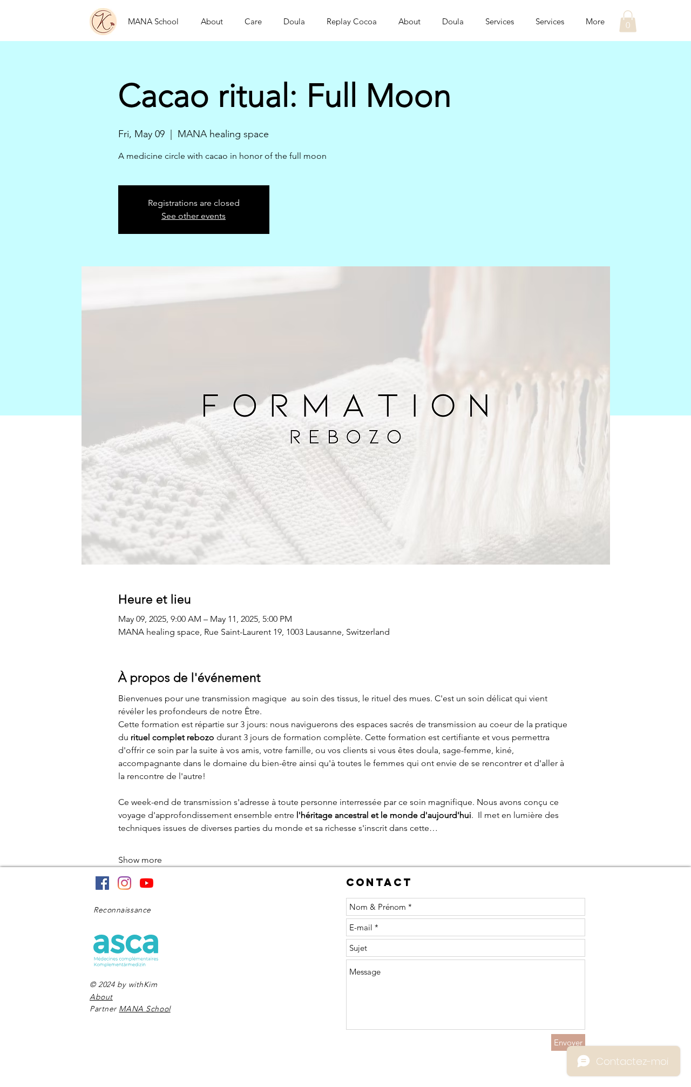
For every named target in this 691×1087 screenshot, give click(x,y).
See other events (193, 216)
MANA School (144, 1009)
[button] (628, 21)
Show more (140, 860)
